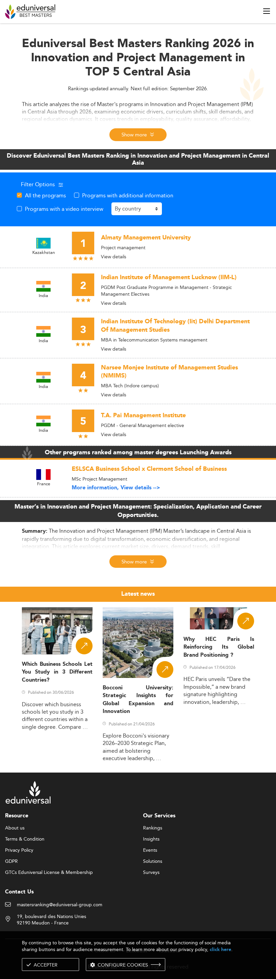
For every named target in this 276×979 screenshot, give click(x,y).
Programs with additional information (127, 195)
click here (220, 949)
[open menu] (266, 11)
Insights (151, 839)
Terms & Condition (24, 839)
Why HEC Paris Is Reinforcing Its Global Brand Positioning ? (218, 647)
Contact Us (19, 892)
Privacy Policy (19, 850)
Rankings (152, 828)
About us (15, 828)
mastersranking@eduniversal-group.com (59, 905)
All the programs (45, 195)
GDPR (11, 861)
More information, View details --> (116, 488)
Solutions (152, 861)
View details (113, 256)
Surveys (151, 872)
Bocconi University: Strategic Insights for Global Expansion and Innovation (138, 700)
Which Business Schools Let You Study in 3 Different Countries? (57, 672)
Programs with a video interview (64, 209)
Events (150, 850)
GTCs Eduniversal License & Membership (49, 872)
